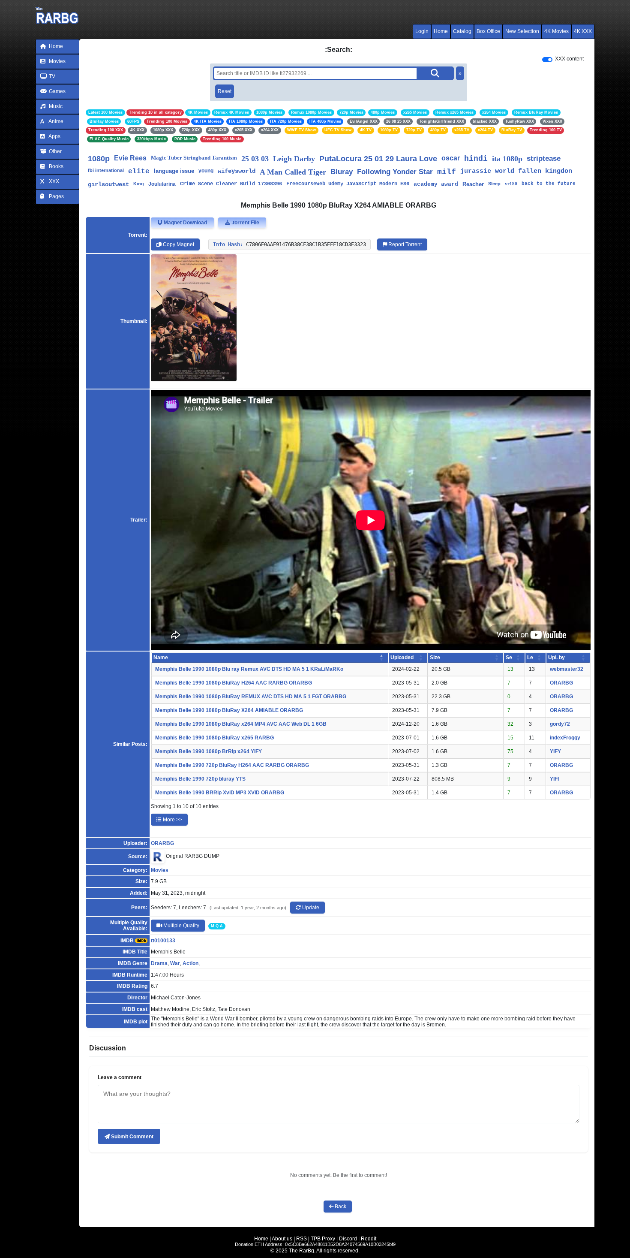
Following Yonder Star (395, 172)
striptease (544, 158)
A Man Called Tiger (293, 172)
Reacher (473, 184)
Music (55, 106)
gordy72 (560, 724)
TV (51, 76)
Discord (348, 1239)
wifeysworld (236, 171)
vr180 (511, 183)
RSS (301, 1239)
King (138, 183)
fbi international (106, 170)
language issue (174, 171)
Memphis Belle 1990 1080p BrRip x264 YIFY (208, 751)
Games (57, 91)
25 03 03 (255, 158)
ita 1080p (507, 158)
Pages (56, 196)
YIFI (554, 779)
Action (190, 963)
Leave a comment (119, 1077)
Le (530, 658)
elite (139, 171)
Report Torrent (404, 244)
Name (160, 658)
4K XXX (583, 31)
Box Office (488, 31)
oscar (450, 158)
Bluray (341, 172)
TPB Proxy (323, 1239)
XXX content (569, 59)
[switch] (547, 59)
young (205, 171)
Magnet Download (184, 223)
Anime (55, 121)
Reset (224, 91)
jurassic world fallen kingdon (516, 171)
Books (55, 166)
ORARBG (561, 683)
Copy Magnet (178, 244)
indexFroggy (565, 738)
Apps (54, 136)
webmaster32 (566, 669)
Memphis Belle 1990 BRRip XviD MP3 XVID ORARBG (219, 793)
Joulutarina (162, 184)
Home (441, 31)
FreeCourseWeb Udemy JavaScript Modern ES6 (347, 184)
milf (446, 172)
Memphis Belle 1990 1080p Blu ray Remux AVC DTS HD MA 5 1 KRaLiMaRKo (249, 669)
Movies (57, 61)
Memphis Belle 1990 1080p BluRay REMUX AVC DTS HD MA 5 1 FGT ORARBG (250, 697)
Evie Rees (130, 158)
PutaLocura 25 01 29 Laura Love (378, 158)
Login (422, 31)
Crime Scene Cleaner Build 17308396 (231, 184)
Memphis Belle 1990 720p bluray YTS (200, 779)
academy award (436, 184)
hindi (476, 158)
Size (435, 658)
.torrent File (244, 223)
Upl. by (556, 658)
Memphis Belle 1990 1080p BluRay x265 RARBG (214, 738)
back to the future (549, 183)
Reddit (368, 1239)
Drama (159, 963)
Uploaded (402, 658)
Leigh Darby (294, 158)
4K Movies (556, 31)
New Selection (522, 31)
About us (282, 1239)
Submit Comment (131, 1137)
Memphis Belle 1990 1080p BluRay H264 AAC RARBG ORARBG (233, 683)
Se (509, 658)
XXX (53, 181)
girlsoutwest (108, 184)
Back (339, 1207)
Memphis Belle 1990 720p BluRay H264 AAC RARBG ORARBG (232, 765)
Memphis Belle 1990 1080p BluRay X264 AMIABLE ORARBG (229, 710)
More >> (172, 820)
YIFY (555, 751)
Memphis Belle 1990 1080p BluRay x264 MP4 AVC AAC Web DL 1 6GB (241, 724)
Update (310, 908)
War (175, 963)
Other (55, 151)
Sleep (494, 183)
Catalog (462, 31)
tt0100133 (163, 941)
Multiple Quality (180, 926)
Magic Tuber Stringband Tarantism (194, 157)
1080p (99, 158)
